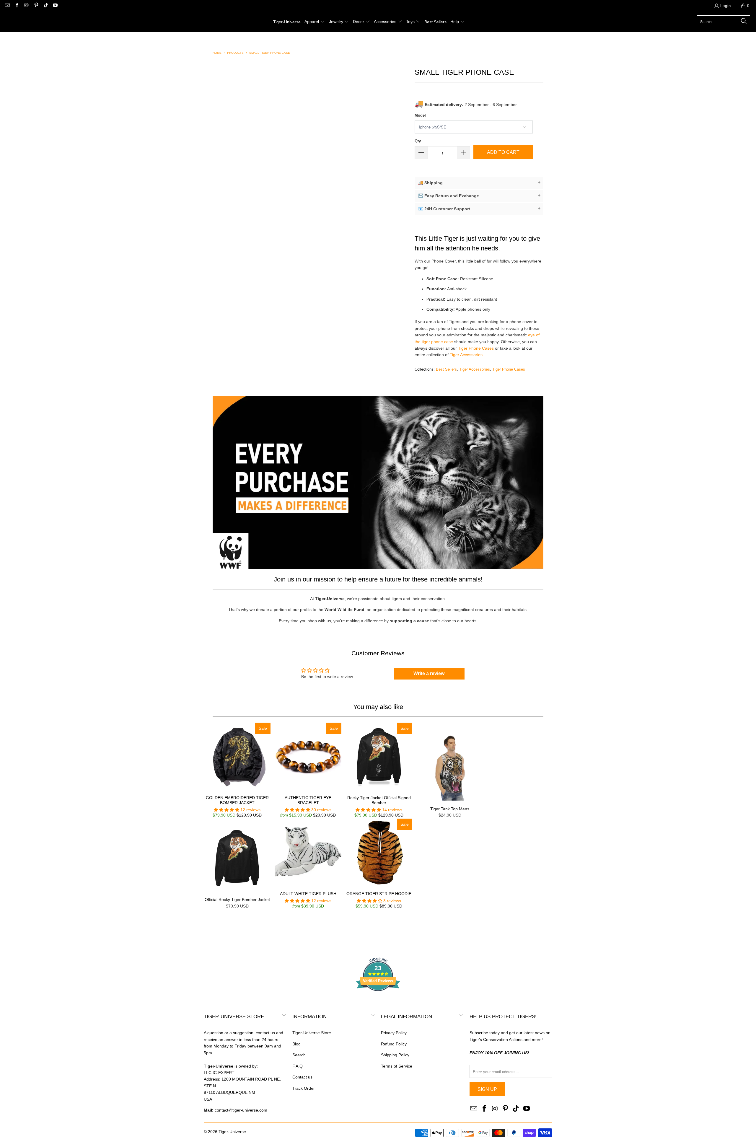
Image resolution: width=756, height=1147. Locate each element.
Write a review (428, 673)
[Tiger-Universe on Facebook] (16, 6)
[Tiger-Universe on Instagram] (26, 6)
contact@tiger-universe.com (241, 1110)
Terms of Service (396, 1066)
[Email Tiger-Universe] (7, 6)
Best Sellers (446, 369)
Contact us (302, 1077)
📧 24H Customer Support (479, 208)
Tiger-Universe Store (311, 1032)
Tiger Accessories (466, 354)
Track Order (303, 1088)
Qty (418, 141)
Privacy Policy (394, 1032)
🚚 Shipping (479, 182)
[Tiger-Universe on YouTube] (55, 6)
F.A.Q (297, 1066)
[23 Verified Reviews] (378, 1001)
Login (725, 6)
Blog (296, 1044)
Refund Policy (394, 1044)
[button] (314, 22)
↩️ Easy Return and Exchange (479, 195)
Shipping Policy (395, 1054)
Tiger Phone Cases (476, 348)
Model (420, 115)
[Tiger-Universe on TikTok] (45, 6)
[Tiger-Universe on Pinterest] (35, 6)
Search (299, 1054)
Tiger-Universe (232, 1131)
